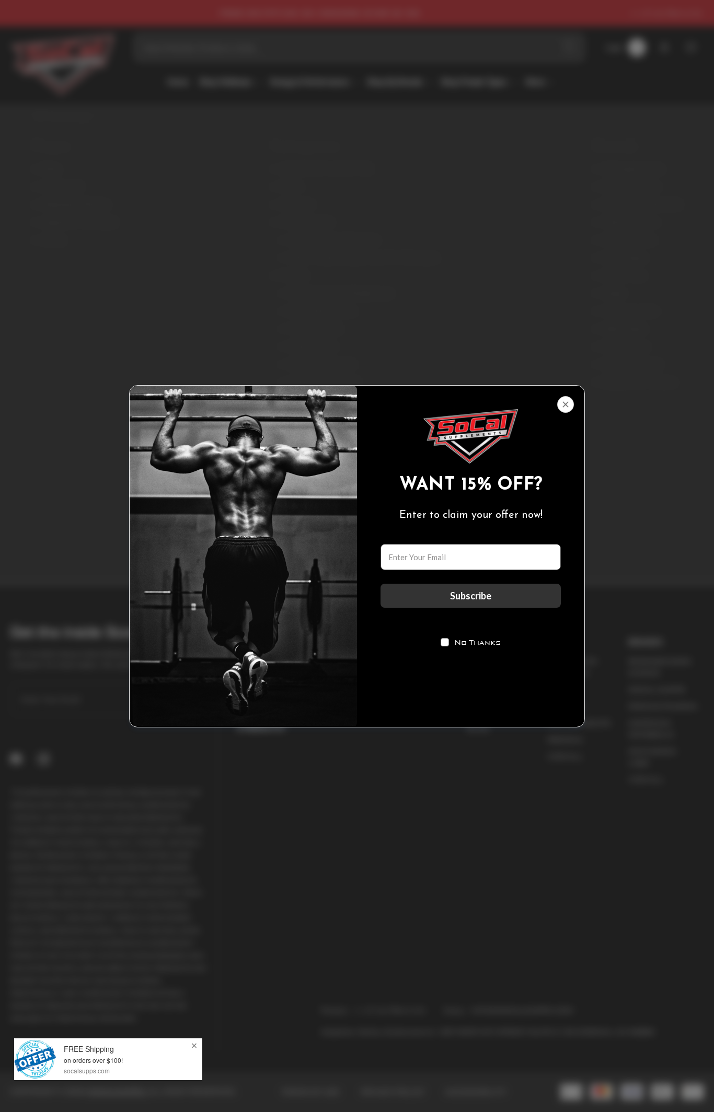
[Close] (565, 404)
